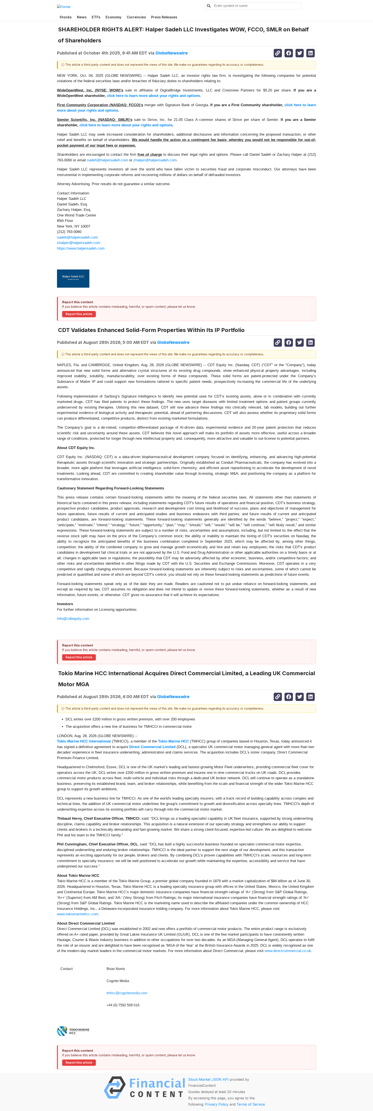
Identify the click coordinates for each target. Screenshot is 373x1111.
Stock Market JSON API (208, 1079)
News (82, 17)
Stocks (66, 17)
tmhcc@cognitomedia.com (127, 993)
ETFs (96, 17)
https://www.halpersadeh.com (80, 248)
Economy (114, 17)
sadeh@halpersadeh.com (107, 160)
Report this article (79, 314)
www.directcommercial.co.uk (288, 951)
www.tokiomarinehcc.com (77, 914)
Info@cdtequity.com (73, 619)
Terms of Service (251, 1104)
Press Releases (164, 17)
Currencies (136, 17)
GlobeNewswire (171, 53)
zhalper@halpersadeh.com (155, 160)
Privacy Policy (216, 1104)
